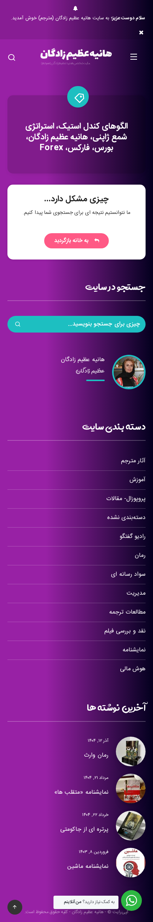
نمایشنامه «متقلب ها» (81, 792)
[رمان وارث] (131, 751)
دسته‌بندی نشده (126, 518)
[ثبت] (18, 325)
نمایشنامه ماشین (87, 867)
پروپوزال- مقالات (126, 499)
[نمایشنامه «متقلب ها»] (131, 788)
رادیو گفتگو (133, 537)
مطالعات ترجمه (127, 612)
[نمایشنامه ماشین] (131, 863)
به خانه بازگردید (73, 240)
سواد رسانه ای (128, 574)
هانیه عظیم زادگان (83, 360)
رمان (140, 556)
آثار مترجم (133, 461)
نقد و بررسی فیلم (125, 631)
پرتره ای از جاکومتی (84, 829)
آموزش (138, 480)
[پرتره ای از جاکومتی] (131, 825)
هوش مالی (133, 669)
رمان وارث (96, 755)
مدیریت (136, 593)
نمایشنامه (134, 650)
